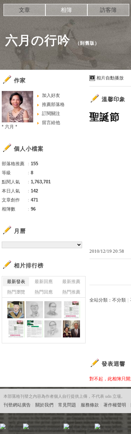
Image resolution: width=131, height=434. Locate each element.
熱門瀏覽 (16, 292)
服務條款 (90, 405)
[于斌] (52, 309)
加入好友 (51, 95)
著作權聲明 (114, 405)
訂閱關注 (51, 113)
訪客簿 (108, 10)
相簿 (66, 10)
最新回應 (44, 281)
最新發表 (16, 281)
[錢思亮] (52, 328)
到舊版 (87, 43)
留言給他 (51, 122)
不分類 (119, 300)
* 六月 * (9, 126)
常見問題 (67, 405)
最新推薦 (71, 281)
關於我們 (44, 405)
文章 (24, 10)
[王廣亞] (15, 309)
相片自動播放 (110, 78)
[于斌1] (71, 309)
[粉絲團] (3, 426)
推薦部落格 (53, 104)
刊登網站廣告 (17, 405)
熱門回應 (44, 292)
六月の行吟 (37, 40)
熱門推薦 (71, 292)
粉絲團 (14, 428)
